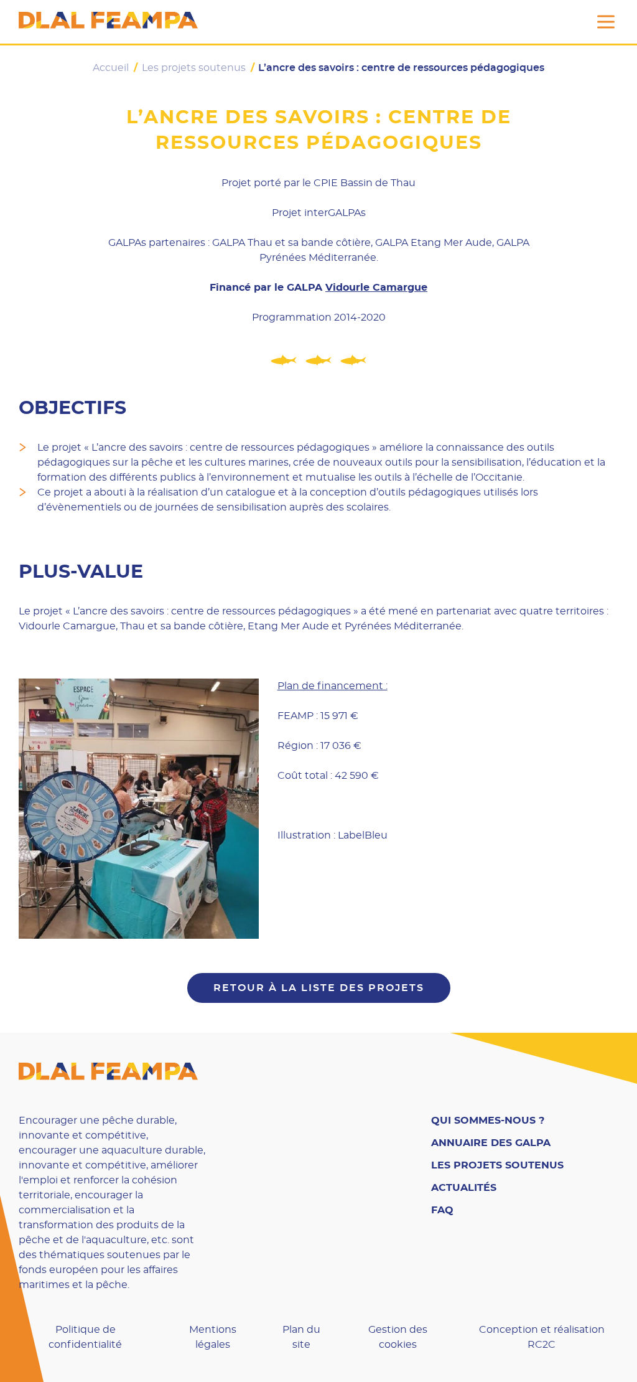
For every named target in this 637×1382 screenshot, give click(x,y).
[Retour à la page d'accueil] (108, 22)
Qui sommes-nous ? (487, 1121)
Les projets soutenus (497, 1165)
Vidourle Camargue (376, 288)
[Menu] (605, 21)
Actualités (463, 1188)
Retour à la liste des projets (318, 988)
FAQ (442, 1210)
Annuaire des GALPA (491, 1143)
